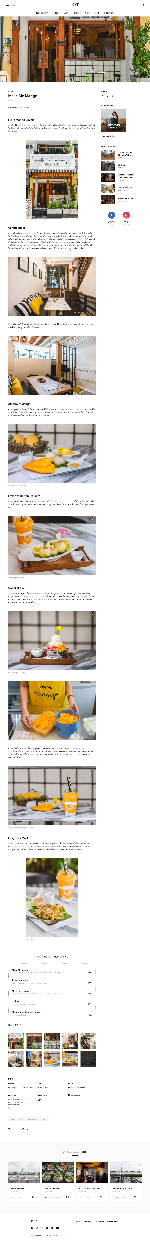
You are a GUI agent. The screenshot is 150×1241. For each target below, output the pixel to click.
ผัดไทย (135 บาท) (22, 847)
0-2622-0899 (43, 1087)
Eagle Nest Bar (17, 1188)
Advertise (88, 1221)
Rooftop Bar (124, 1197)
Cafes (55, 13)
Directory (109, 13)
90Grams (122, 165)
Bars (66, 13)
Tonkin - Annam (52, 1188)
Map (9, 1107)
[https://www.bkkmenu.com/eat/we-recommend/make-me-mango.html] (28, 1129)
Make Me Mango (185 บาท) (71, 409)
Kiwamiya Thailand (126, 198)
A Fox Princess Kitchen (89, 1188)
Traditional (58, 1197)
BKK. (34, 1220)
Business (100, 1221)
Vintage (88, 1197)
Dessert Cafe (32, 1119)
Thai (20, 1119)
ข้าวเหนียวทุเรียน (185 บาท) (62, 501)
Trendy (44, 1119)
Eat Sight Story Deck (122, 1188)
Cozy (12, 1119)
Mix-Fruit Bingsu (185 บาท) (31, 596)
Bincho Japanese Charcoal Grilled (125, 176)
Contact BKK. (113, 1221)
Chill (124, 168)
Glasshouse (128, 158)
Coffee (126, 190)
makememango (77, 1095)
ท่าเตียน (12, 100)
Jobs (78, 1221)
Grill (127, 180)
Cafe (16, 91)
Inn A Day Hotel (29, 233)
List (97, 13)
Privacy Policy (64, 1236)
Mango (69, 748)
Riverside (20, 1197)
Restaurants (42, 13)
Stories (76, 13)
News (87, 13)
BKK (13, 5)
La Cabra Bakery (125, 187)
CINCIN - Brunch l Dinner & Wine (125, 154)
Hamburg (125, 201)
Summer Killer (107, 136)
